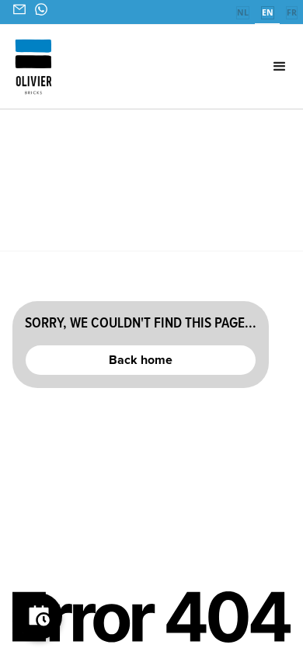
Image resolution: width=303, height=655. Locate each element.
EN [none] (267, 12)
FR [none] (292, 12)
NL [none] (243, 12)
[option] (242, 14)
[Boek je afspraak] (39, 616)
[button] (257, 67)
